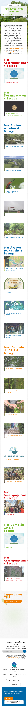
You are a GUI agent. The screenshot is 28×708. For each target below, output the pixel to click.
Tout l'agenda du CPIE (12, 601)
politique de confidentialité (12, 657)
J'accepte (9, 698)
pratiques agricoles (9, 52)
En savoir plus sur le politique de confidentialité (14, 702)
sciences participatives (16, 48)
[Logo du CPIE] (14, 665)
